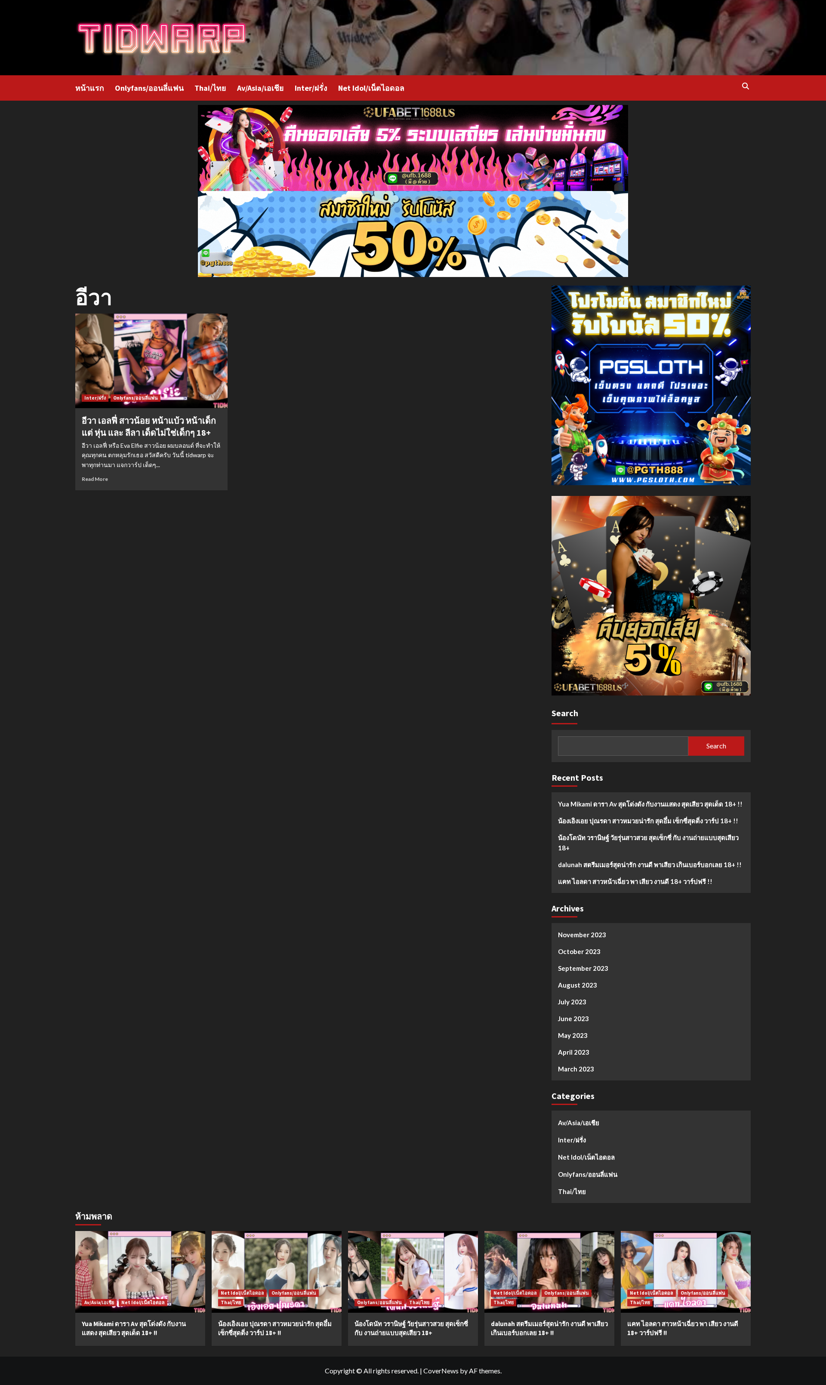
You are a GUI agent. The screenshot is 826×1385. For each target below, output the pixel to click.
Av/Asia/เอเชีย (260, 88)
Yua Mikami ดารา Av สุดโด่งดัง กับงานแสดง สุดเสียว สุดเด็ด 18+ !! (650, 804)
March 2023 (576, 1069)
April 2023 (573, 1052)
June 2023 (573, 1018)
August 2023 (577, 985)
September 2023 (583, 968)
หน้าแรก (89, 88)
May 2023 (573, 1035)
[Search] (745, 86)
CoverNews (441, 1371)
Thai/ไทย (210, 88)
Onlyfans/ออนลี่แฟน (149, 88)
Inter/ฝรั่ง (311, 88)
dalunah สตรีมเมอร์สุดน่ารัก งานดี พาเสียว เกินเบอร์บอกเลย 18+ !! (650, 864)
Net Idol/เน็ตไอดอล (371, 88)
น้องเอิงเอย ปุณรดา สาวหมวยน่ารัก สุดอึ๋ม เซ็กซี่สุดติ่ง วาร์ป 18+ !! (648, 821)
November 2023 (582, 935)
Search (565, 713)
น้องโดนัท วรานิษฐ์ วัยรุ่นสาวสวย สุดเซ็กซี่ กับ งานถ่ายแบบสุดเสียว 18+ (648, 843)
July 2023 (572, 1002)
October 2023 (579, 951)
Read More (95, 479)
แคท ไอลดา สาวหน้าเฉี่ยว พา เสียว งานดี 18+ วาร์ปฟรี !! (635, 881)
